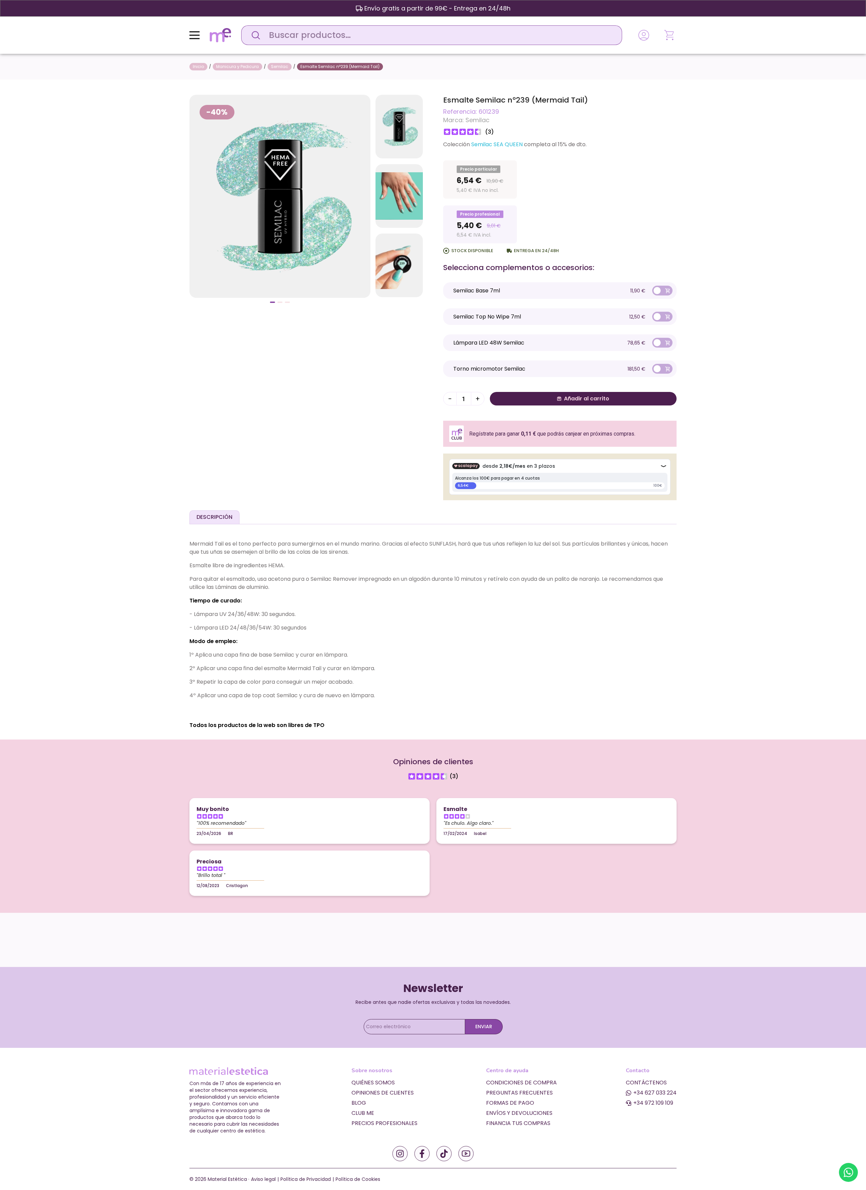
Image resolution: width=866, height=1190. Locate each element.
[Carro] (670, 35)
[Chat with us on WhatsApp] (848, 1172)
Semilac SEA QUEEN (497, 144)
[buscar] (254, 35)
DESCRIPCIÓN (214, 517)
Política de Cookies (358, 1179)
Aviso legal (263, 1179)
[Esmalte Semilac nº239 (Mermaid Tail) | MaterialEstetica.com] (279, 196)
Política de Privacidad (305, 1179)
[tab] (214, 517)
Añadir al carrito (586, 398)
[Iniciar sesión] (643, 35)
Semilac (477, 120)
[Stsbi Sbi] (400, 1153)
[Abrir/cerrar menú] (194, 35)
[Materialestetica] (220, 35)
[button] (272, 302)
